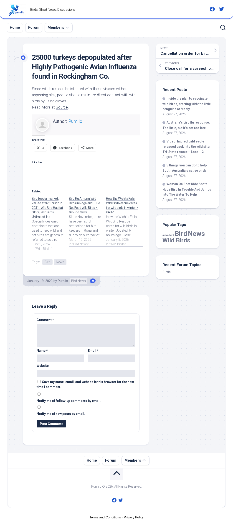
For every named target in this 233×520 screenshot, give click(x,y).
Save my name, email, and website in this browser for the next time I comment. (85, 384)
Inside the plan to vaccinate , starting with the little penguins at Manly (186, 104)
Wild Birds (176, 240)
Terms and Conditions (105, 517)
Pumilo (75, 121)
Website (43, 365)
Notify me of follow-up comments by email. (69, 401)
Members (56, 27)
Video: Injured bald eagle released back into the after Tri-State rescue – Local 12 (186, 147)
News (60, 262)
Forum (33, 27)
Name (42, 350)
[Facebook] (212, 9)
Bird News (78, 281)
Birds (166, 272)
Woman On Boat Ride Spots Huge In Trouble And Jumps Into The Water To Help (186, 189)
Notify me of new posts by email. (61, 414)
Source (62, 107)
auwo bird (168, 235)
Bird (47, 262)
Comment (45, 320)
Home (15, 27)
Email (93, 350)
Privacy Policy (134, 517)
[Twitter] (221, 9)
